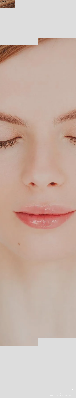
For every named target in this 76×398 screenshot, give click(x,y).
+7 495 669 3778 (3, 382)
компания (2, 8)
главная (2, 5)
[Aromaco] (4, 1)
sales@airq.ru (2, 383)
